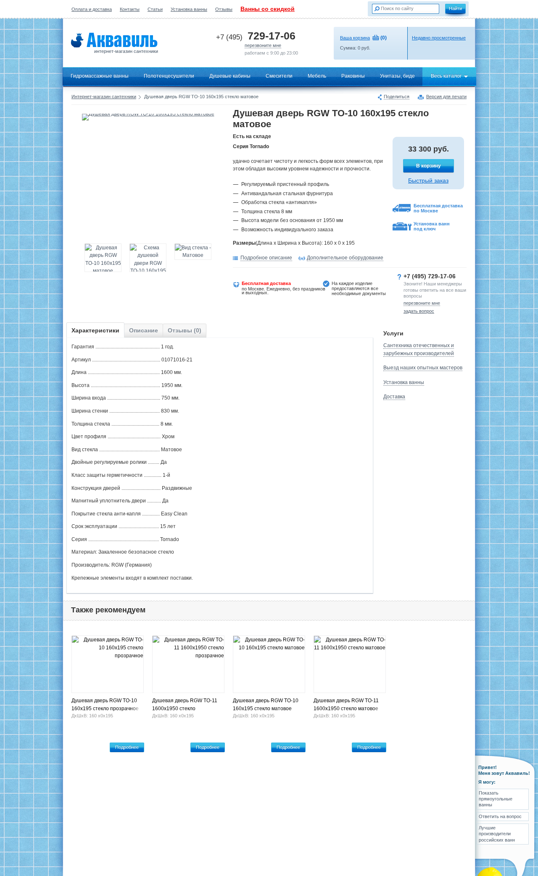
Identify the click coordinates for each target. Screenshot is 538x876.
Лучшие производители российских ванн (497, 833)
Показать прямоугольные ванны (495, 799)
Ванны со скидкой (267, 8)
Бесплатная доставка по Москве (438, 208)
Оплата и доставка (91, 9)
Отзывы (223, 9)
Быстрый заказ (428, 180)
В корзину (428, 166)
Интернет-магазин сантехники (103, 96)
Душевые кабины (230, 76)
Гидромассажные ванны (100, 76)
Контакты (130, 9)
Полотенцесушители (169, 76)
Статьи (155, 9)
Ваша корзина (355, 37)
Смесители (279, 76)
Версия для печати (446, 97)
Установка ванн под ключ (432, 226)
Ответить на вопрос (500, 816)
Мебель (317, 76)
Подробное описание (266, 258)
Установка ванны (189, 9)
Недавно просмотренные (439, 37)
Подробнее (127, 747)
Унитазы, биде (397, 76)
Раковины (353, 76)
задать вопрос (419, 311)
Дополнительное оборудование (345, 258)
